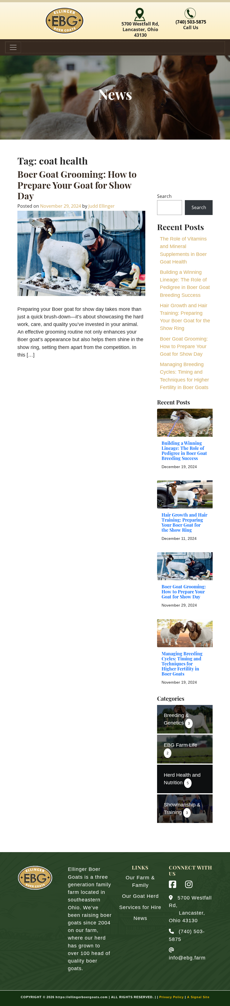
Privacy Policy (171, 997)
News (140, 918)
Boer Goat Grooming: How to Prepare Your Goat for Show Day (77, 186)
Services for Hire (140, 907)
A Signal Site (198, 997)
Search (164, 196)
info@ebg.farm (187, 958)
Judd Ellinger (101, 206)
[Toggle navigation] (13, 47)
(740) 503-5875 (191, 22)
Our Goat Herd (140, 896)
